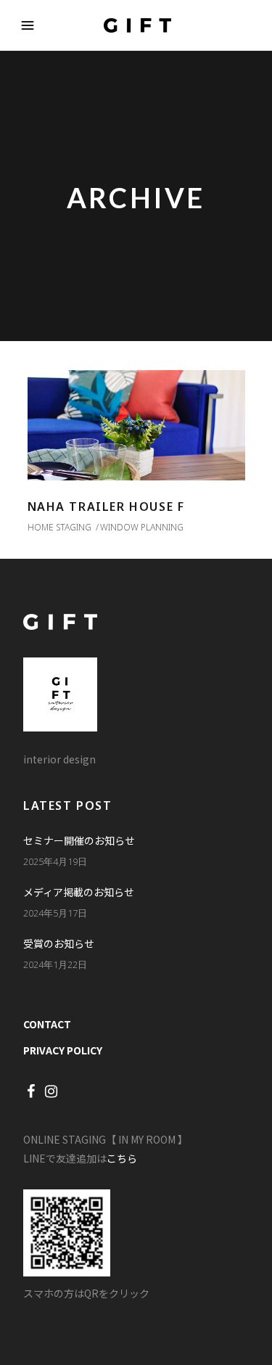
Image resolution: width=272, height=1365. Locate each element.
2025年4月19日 (55, 861)
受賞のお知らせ (58, 943)
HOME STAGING (59, 527)
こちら (122, 1158)
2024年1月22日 (55, 964)
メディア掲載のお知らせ (78, 892)
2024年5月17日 (55, 912)
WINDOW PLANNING (142, 527)
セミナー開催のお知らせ (79, 840)
